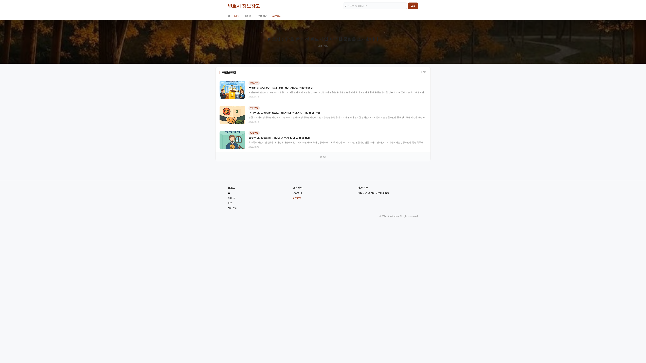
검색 (413, 5)
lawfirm (276, 15)
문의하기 (263, 15)
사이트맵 (232, 208)
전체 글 (232, 197)
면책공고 (248, 15)
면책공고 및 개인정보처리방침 (373, 192)
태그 (236, 15)
